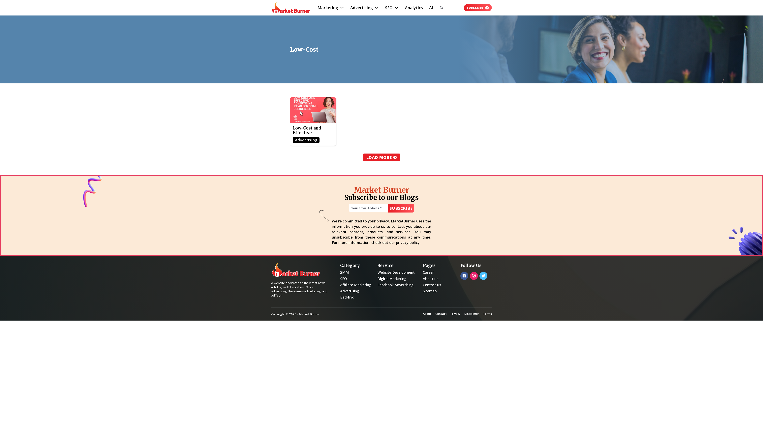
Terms (487, 314)
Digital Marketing (392, 278)
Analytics (414, 7)
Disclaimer (471, 314)
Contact (441, 314)
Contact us (432, 284)
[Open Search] (441, 7)
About (427, 314)
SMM (344, 272)
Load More (379, 157)
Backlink (346, 297)
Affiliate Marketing (355, 284)
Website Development (396, 272)
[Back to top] (753, 421)
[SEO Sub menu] (397, 8)
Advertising (361, 7)
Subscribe (475, 8)
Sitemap (430, 291)
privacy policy (408, 242)
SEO (389, 7)
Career (428, 272)
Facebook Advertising (395, 284)
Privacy (455, 314)
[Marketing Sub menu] (342, 8)
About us (430, 278)
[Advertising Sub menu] (377, 8)
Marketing (328, 7)
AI (431, 7)
